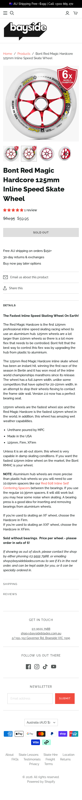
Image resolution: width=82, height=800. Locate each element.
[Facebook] (28, 666)
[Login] (67, 13)
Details (9, 305)
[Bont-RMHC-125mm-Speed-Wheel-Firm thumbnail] (29, 154)
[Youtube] (53, 666)
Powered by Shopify (41, 781)
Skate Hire (51, 754)
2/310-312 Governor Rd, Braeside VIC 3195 (41, 638)
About (9, 754)
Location (68, 754)
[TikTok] (45, 666)
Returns (65, 759)
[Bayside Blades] (25, 30)
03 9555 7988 (41, 628)
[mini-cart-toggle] (75, 13)
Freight (50, 759)
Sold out (41, 232)
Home (7, 54)
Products (23, 54)
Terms (48, 764)
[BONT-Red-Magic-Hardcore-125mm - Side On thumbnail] (47, 154)
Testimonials (32, 759)
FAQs (15, 759)
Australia (38, 722)
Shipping (10, 584)
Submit (65, 698)
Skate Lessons (28, 754)
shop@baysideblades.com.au (41, 633)
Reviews (10, 594)
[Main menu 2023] (5, 13)
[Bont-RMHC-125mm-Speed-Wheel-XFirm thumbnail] (11, 154)
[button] (13, 210)
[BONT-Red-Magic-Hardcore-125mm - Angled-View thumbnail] (65, 154)
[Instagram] (36, 666)
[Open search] (12, 13)
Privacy (34, 764)
